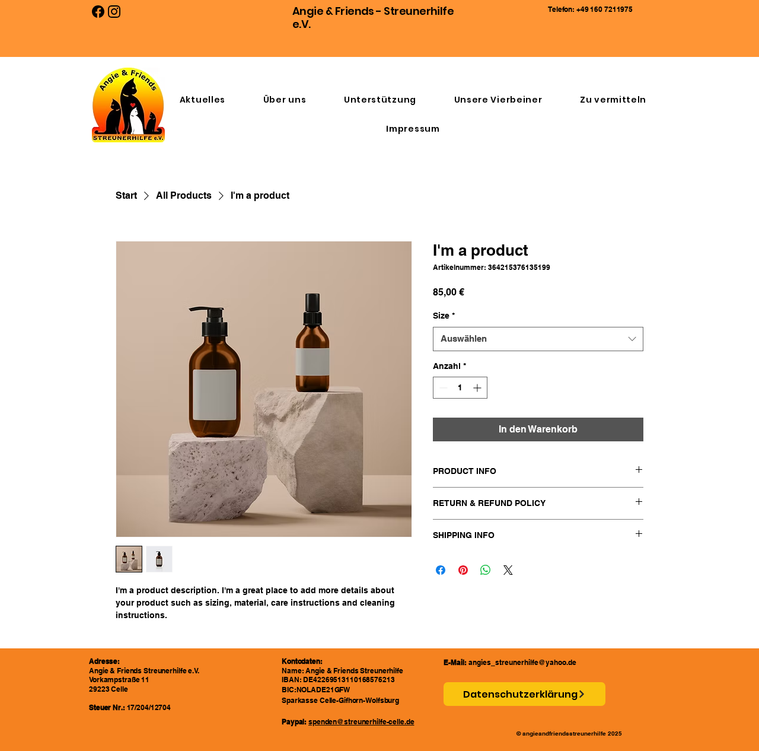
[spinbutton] (460, 387)
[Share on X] (508, 570)
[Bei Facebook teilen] (440, 570)
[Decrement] (442, 387)
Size (444, 315)
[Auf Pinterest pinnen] (463, 570)
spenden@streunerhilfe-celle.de (361, 721)
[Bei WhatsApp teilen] (486, 570)
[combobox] (538, 339)
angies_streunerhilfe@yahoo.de (522, 662)
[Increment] (478, 387)
